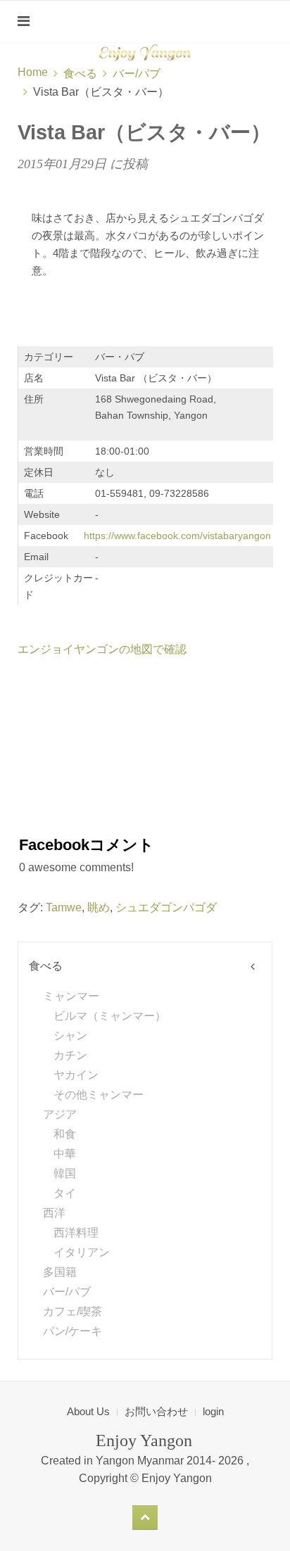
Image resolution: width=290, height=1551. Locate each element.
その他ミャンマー (98, 1095)
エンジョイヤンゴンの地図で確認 (102, 649)
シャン (70, 1036)
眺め (98, 907)
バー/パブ (136, 74)
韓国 (64, 1173)
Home (33, 72)
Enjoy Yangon (176, 1478)
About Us (88, 1411)
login (213, 1411)
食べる (80, 74)
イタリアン (81, 1252)
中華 (64, 1154)
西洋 (54, 1213)
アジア (60, 1114)
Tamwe (64, 907)
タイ (64, 1193)
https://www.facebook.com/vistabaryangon (177, 535)
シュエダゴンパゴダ (166, 907)
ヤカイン (76, 1075)
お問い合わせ (156, 1411)
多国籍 (60, 1272)
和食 (64, 1134)
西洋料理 (76, 1233)
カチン (70, 1055)
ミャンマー (71, 996)
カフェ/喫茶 (72, 1311)
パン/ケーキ (72, 1331)
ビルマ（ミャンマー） (109, 1016)
